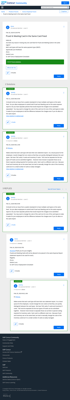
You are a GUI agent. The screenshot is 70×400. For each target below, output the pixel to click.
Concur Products (8, 358)
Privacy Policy (6, 390)
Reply (59, 76)
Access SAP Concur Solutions (11, 352)
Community (21, 3)
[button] (63, 26)
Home (3, 11)
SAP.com (5, 367)
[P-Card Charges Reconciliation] (65, 189)
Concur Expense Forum (29, 11)
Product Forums (13, 11)
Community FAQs (8, 343)
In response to (11, 141)
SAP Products (7, 370)
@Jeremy (13, 251)
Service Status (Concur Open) (11, 379)
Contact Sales (7, 361)
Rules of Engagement (9, 340)
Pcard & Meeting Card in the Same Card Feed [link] (16, 14)
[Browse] (3, 7)
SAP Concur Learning (9, 382)
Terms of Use (13, 390)
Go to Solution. (16, 62)
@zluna (10, 148)
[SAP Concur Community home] (8, 3)
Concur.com (6, 355)
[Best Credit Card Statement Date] (62, 189)
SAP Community (7, 373)
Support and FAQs (8, 346)
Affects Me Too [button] (11, 67)
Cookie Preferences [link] (42, 390)
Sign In (65, 3)
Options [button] (64, 11)
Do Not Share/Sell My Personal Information (27, 390)
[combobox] (55, 7)
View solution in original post (14, 116)
